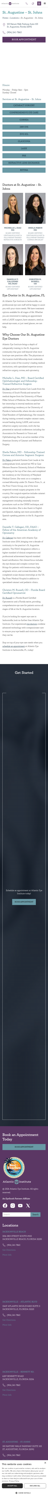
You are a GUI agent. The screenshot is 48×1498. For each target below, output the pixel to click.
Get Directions (9, 1250)
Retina (24, 170)
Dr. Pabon (6, 460)
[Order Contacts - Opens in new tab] (33, 3)
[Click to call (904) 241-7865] (27, 3)
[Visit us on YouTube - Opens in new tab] (20, 1205)
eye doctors (32, 624)
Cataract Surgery (24, 105)
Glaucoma (24, 141)
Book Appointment (24, 39)
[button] (45, 3)
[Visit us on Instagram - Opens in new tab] (12, 1205)
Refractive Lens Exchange (24, 163)
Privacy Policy (14, 1481)
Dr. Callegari (7, 538)
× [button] (45, 1463)
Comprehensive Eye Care (24, 112)
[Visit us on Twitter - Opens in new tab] (28, 1205)
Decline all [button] (35, 1486)
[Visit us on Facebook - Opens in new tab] (5, 1205)
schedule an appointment (13, 646)
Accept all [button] (12, 1486)
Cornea (24, 120)
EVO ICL (24, 134)
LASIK (24, 148)
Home (5, 18)
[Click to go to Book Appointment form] (39, 3)
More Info (7, 1255)
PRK (24, 155)
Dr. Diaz (5, 389)
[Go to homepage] (10, 3)
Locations (14, 18)
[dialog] (24, 1479)
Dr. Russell (7, 598)
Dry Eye (24, 127)
